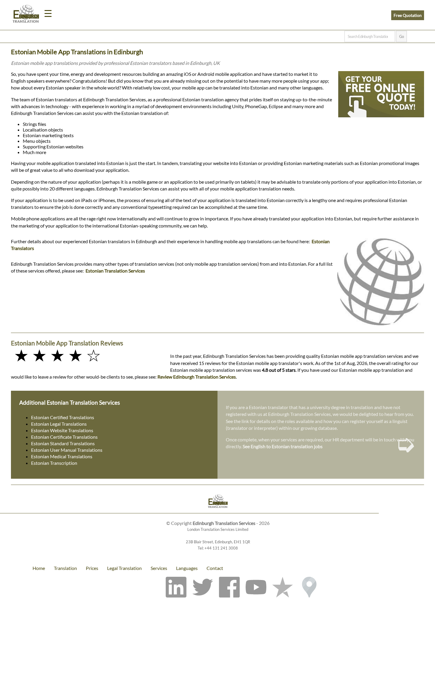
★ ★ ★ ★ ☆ (57, 355)
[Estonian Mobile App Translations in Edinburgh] (217, 502)
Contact (215, 568)
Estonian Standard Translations (63, 443)
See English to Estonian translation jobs (283, 446)
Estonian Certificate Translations (64, 437)
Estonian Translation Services (115, 270)
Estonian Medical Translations (61, 456)
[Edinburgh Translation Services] (26, 15)
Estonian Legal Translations (59, 424)
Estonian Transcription (54, 463)
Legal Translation (124, 568)
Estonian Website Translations (62, 430)
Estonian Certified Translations (62, 417)
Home (39, 568)
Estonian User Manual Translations (66, 450)
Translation (65, 568)
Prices (92, 568)
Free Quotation (408, 15)
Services (159, 568)
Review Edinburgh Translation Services (196, 376)
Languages (187, 568)
